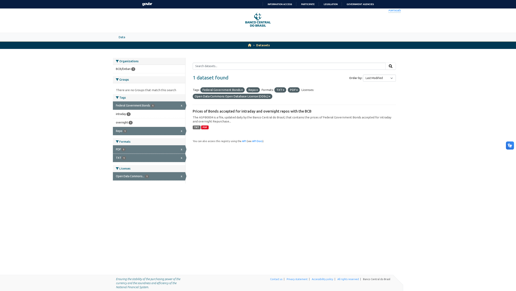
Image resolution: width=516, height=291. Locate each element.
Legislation (331, 4)
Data (122, 37)
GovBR (147, 4)
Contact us (276, 279)
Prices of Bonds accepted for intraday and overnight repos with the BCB (252, 111)
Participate (308, 4)
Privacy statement (297, 279)
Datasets (263, 45)
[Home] (249, 45)
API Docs (257, 141)
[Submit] (390, 66)
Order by (355, 78)
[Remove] (242, 90)
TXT (196, 127)
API (244, 141)
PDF (205, 127)
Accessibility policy (322, 279)
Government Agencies (360, 4)
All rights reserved (348, 279)
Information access (280, 4)
